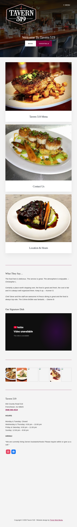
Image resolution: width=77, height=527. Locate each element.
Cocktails (44, 43)
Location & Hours (38, 247)
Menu (67, 5)
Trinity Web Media (56, 520)
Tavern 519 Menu (38, 116)
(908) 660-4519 (11, 410)
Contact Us (38, 186)
